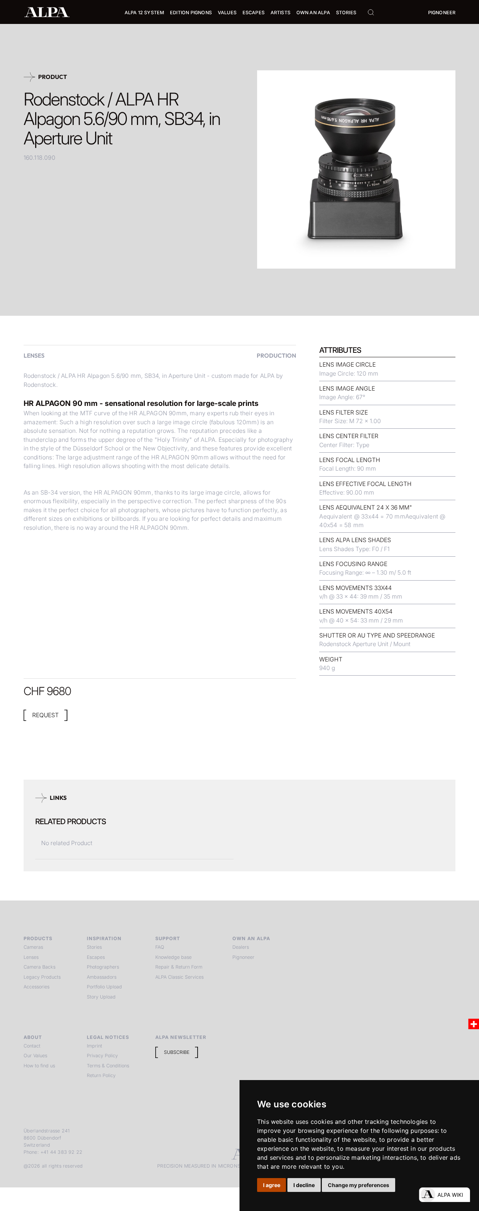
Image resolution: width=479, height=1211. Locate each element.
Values (227, 12)
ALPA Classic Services (179, 977)
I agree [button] (271, 1185)
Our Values (35, 1055)
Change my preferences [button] (358, 1185)
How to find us (39, 1065)
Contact (32, 1046)
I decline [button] (304, 1185)
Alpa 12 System (144, 12)
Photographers (103, 967)
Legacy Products (42, 977)
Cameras (33, 947)
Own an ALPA (313, 12)
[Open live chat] (444, 1194)
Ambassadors (101, 977)
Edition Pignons (191, 12)
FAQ (159, 947)
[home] (47, 12)
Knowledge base (173, 957)
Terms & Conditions (108, 1065)
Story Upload (101, 997)
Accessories (36, 987)
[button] (144, 13)
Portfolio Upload (104, 987)
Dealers (240, 947)
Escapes (96, 957)
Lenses (31, 957)
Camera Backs (39, 967)
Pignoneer (442, 12)
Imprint (94, 1046)
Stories (346, 12)
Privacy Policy (102, 1055)
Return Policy (101, 1075)
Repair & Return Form (178, 967)
